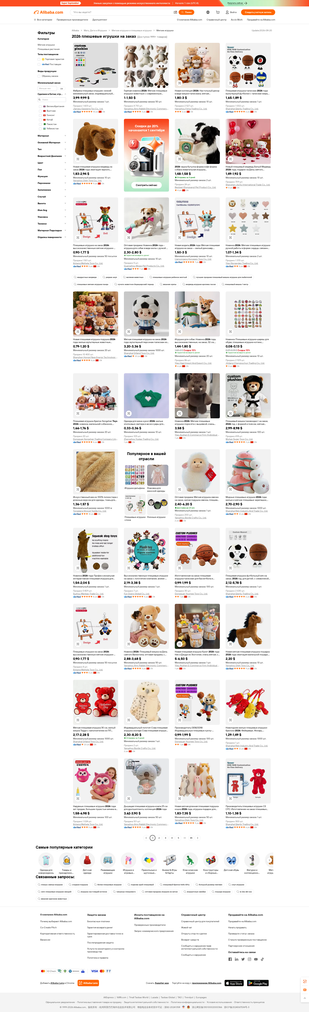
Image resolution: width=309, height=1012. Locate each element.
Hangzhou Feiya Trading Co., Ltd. (191, 108)
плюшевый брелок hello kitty (176, 885)
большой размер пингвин (210, 885)
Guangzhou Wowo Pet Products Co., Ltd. (144, 266)
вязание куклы (169, 284)
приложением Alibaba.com (206, 983)
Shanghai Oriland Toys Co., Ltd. (139, 353)
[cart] (218, 12)
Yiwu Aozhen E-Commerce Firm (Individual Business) (197, 435)
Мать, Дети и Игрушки (95, 30)
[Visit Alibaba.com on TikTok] (262, 959)
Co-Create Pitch (48, 927)
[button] (175, 12)
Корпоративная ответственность (57, 933)
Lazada (154, 997)
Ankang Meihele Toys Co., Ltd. (88, 263)
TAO (180, 997)
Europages (201, 997)
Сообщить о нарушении (193, 955)
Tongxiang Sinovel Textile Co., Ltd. (89, 511)
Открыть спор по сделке (194, 933)
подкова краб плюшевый (142, 885)
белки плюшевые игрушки (109, 885)
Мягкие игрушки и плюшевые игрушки (132, 30)
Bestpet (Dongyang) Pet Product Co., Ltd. (195, 187)
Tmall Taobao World (138, 997)
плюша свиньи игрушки (52, 885)
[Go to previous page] (146, 838)
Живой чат (186, 927)
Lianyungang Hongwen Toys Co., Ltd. (193, 259)
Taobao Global (168, 997)
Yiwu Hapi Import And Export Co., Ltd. (193, 363)
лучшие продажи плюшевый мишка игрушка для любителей (224, 277)
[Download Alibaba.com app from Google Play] (258, 983)
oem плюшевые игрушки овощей (56, 892)
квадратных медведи (87, 277)
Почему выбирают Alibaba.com (56, 921)
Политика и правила (97, 957)
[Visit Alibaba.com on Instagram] (249, 959)
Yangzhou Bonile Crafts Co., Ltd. (190, 517)
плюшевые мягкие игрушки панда (92, 284)
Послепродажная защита (100, 942)
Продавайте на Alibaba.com (242, 921)
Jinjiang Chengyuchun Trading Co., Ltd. (245, 363)
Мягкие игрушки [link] (164, 30)
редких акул (111, 277)
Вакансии (45, 939)
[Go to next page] (198, 838)
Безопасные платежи (98, 921)
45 (191, 838)
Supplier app (162, 983)
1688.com (121, 997)
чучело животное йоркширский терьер (136, 284)
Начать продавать (237, 927)
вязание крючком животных (54, 899)
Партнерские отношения (241, 946)
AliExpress (108, 997)
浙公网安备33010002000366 (207, 1007)
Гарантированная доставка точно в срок (105, 935)
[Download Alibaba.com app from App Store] (234, 983)
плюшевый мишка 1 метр (236, 284)
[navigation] (52, 434)
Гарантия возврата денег (100, 927)
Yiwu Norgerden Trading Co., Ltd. (242, 263)
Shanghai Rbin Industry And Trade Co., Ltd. (247, 511)
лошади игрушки (222, 892)
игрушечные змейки (196, 892)
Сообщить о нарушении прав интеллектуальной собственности (199, 947)
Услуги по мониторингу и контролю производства (105, 950)
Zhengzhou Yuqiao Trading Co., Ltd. (141, 439)
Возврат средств (190, 939)
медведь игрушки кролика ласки (201, 284)
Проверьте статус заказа (241, 933)
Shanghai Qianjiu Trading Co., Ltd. (242, 108)
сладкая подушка (80, 885)
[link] (305, 981)
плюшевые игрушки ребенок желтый (170, 277)
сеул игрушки (238, 885)
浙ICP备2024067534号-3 (236, 1007)
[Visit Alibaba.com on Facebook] (230, 959)
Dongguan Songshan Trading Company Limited (95, 439)
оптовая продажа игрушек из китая (161, 892)
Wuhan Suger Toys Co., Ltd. (239, 439)
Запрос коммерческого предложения (153, 931)
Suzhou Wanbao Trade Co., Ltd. (88, 593)
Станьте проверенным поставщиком (247, 939)
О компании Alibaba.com (53, 914)
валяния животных (134, 277)
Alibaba (75, 30)
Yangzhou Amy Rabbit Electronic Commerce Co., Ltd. (146, 108)
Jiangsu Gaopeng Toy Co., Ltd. (88, 108)
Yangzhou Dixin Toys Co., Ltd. (87, 180)
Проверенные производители (150, 925)
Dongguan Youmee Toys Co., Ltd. (191, 593)
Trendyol (188, 997)
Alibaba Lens (57, 983)
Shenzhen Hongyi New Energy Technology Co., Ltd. (95, 357)
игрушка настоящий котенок (94, 892)
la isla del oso (246, 892)
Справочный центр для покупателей (200, 921)
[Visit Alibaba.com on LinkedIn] (237, 959)
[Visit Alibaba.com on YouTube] (256, 959)
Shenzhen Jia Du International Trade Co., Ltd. (248, 184)
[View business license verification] (183, 1007)
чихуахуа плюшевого (126, 892)
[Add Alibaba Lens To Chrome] (88, 983)
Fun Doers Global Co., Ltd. (137, 593)
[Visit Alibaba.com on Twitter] (243, 959)
